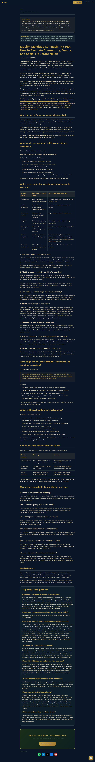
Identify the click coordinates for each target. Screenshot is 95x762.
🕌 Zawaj (4, 2)
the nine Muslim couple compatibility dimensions (59, 99)
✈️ (43, 754)
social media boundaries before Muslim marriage (49, 105)
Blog (92, 2)
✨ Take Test (77, 2)
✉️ (56, 754)
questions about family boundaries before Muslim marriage (45, 103)
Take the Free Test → (47, 744)
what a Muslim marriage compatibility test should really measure (39, 101)
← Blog (21, 9)
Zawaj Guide (87, 2)
